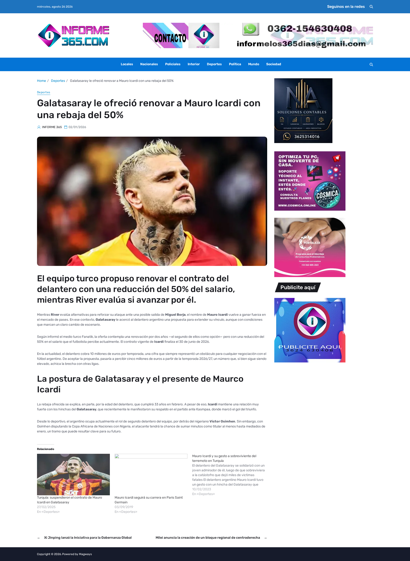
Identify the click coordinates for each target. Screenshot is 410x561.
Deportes (214, 64)
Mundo (253, 64)
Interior (194, 64)
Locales (127, 64)
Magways (85, 554)
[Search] (371, 6)
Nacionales (149, 64)
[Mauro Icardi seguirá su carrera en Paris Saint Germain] (151, 474)
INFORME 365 (52, 127)
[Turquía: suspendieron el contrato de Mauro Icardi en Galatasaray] (73, 474)
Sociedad (273, 64)
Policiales (173, 64)
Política (235, 64)
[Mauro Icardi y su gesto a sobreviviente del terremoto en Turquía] (231, 475)
